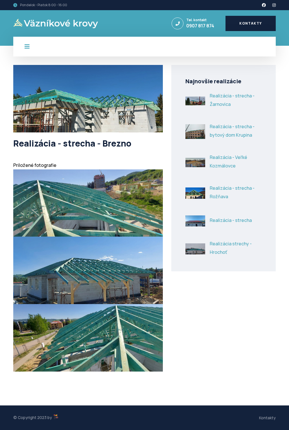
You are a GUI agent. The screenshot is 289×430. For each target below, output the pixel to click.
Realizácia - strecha (231, 220)
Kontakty (250, 23)
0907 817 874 (200, 26)
